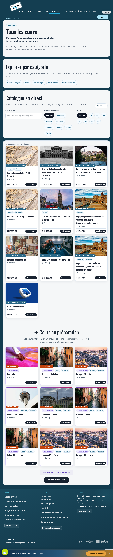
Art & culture (53, 83)
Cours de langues (14, 83)
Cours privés (10, 496)
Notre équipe (47, 503)
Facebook (9, 542)
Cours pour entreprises (15, 501)
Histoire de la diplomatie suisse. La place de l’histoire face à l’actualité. (56, 172)
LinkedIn (31, 542)
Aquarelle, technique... (16, 374)
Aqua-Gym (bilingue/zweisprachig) (56, 259)
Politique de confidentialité (54, 517)
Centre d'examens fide (15, 519)
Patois (48, 133)
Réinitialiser (101, 106)
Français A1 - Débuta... (51, 414)
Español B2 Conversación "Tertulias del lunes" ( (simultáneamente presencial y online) (90, 266)
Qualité (44, 508)
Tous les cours (11, 526)
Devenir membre (12, 515)
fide (46, 11)
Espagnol (59, 121)
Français (49, 127)
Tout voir (49, 115)
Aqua (27, 83)
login (103, 17)
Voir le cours (31, 184)
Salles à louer (47, 522)
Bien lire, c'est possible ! (17, 259)
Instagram (20, 542)
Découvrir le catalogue (51, 528)
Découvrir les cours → (96, 553)
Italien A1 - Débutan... (50, 374)
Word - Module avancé (16, 306)
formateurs (67, 11)
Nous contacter (84, 511)
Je (79, 121)
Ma (97, 115)
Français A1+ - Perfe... (51, 455)
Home (21, 11)
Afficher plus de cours (56, 480)
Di (98, 121)
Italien (59, 127)
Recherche (10, 110)
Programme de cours (14, 510)
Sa (92, 121)
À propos (82, 11)
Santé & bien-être (69, 83)
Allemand (60, 115)
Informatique (39, 83)
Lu (91, 115)
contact (96, 11)
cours (53, 11)
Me (104, 115)
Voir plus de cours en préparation (56, 472)
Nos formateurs (12, 506)
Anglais (49, 121)
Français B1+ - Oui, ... (85, 374)
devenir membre (34, 11)
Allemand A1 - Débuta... (16, 414)
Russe (68, 127)
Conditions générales (51, 512)
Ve (86, 121)
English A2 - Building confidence (20, 216)
